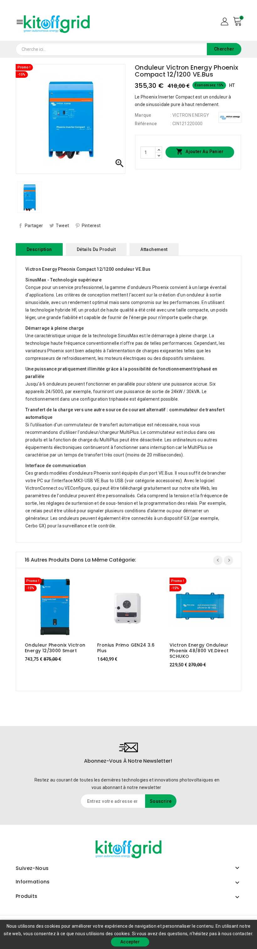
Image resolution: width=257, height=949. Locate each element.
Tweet (62, 225)
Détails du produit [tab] (96, 249)
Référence (146, 123)
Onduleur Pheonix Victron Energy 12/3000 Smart (55, 647)
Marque (143, 115)
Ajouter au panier (199, 151)
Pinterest (91, 225)
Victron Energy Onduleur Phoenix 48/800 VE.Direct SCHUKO (199, 650)
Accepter (130, 941)
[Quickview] (60, 607)
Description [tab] (39, 249)
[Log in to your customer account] (224, 21)
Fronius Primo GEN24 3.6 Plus (126, 647)
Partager (34, 225)
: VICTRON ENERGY (189, 115)
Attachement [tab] (153, 249)
